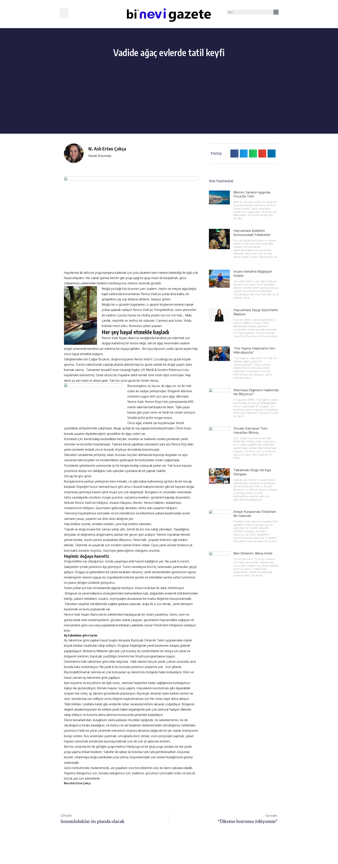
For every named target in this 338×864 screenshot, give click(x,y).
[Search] (276, 12)
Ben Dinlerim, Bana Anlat (252, 553)
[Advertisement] (169, 106)
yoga (111, 747)
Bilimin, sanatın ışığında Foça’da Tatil (252, 194)
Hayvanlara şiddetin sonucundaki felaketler (252, 233)
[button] (63, 13)
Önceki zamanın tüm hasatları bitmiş (250, 430)
